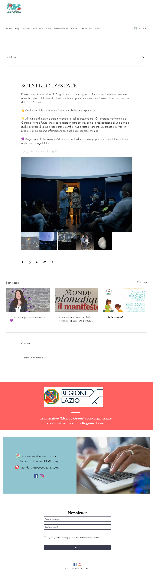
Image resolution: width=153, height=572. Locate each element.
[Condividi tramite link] (44, 262)
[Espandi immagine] (76, 194)
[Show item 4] (85, 241)
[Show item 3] (67, 241)
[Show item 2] (48, 241)
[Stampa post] (52, 262)
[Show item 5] (103, 241)
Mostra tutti (142, 282)
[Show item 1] (30, 241)
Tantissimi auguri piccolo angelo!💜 (27, 319)
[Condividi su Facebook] (22, 262)
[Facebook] (36, 476)
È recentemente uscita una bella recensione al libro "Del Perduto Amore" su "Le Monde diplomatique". (75, 319)
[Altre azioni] (130, 77)
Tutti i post (11, 57)
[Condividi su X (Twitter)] (30, 262)
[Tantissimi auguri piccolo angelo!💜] (28, 300)
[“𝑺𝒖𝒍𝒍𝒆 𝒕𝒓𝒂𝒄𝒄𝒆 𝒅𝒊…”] (125, 300)
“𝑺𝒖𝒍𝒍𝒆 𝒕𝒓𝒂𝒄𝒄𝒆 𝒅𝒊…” (116, 317)
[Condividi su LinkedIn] (37, 262)
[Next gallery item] (128, 195)
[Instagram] (42, 476)
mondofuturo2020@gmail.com (39, 467)
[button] (142, 57)
